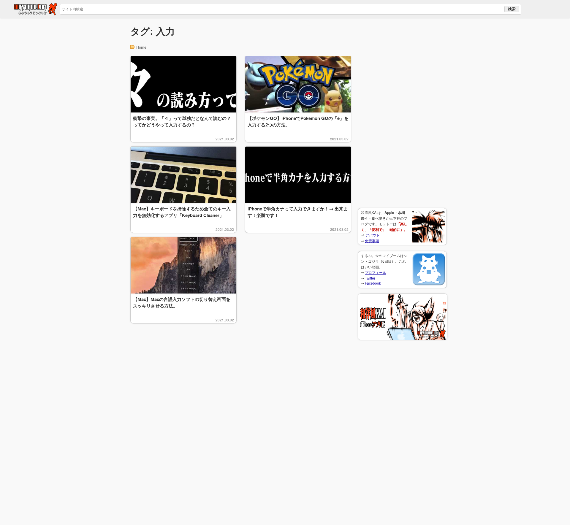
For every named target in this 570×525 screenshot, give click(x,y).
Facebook (373, 283)
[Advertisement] (402, 113)
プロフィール (375, 272)
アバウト (372, 234)
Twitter (370, 277)
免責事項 (372, 240)
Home (141, 47)
